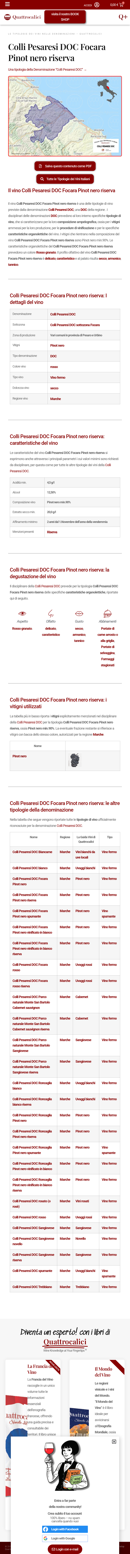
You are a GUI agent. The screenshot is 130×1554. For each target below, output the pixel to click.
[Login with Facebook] (45, 1529)
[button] (114, 1441)
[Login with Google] (45, 1538)
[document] (65, 777)
